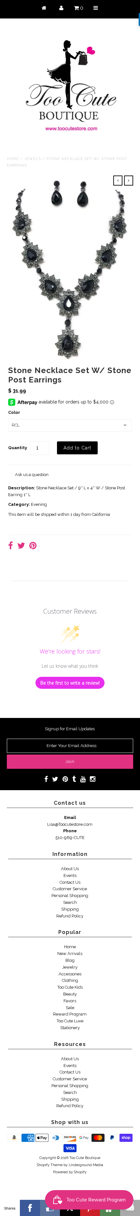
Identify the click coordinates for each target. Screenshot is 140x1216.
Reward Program (70, 1014)
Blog (70, 960)
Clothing (70, 980)
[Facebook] (30, 1208)
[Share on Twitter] (21, 546)
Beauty (70, 994)
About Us (70, 868)
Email (70, 817)
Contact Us (70, 882)
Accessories (70, 974)
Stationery (70, 1027)
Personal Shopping (69, 895)
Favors (69, 1000)
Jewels (32, 159)
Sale (70, 1007)
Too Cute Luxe (70, 1020)
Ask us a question (32, 474)
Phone (70, 830)
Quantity (17, 447)
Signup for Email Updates (70, 728)
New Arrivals (69, 953)
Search (70, 902)
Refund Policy (69, 916)
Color (14, 412)
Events (70, 875)
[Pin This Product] (32, 546)
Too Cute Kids (70, 987)
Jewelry (69, 967)
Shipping (70, 909)
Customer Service (70, 888)
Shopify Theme (50, 1165)
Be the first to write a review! (70, 683)
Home (13, 159)
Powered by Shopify (70, 1172)
